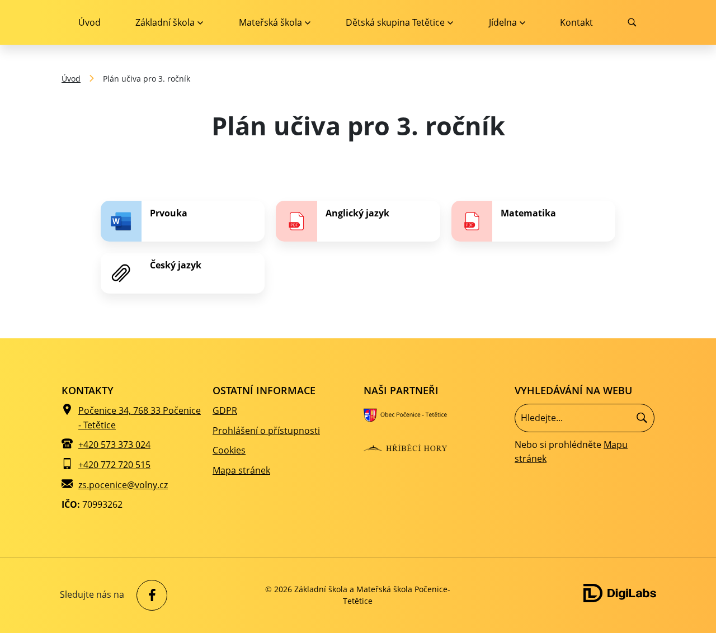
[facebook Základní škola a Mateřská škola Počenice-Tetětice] (149, 595)
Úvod (71, 78)
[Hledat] (642, 418)
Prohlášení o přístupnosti (266, 430)
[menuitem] (169, 22)
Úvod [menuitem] (89, 22)
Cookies (229, 450)
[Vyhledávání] (584, 418)
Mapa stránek (241, 470)
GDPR (225, 410)
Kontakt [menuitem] (576, 22)
